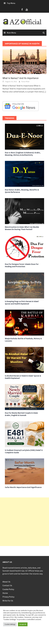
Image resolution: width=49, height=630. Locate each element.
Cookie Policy (8, 589)
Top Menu (11, 3)
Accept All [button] (22, 624)
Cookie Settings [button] (10, 624)
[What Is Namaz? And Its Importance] (24, 61)
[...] (44, 91)
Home (5, 593)
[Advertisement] (24, 521)
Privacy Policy (8, 596)
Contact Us (7, 585)
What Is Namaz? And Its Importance (20, 78)
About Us (6, 581)
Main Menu (11, 32)
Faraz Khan (25, 81)
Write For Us (8, 600)
